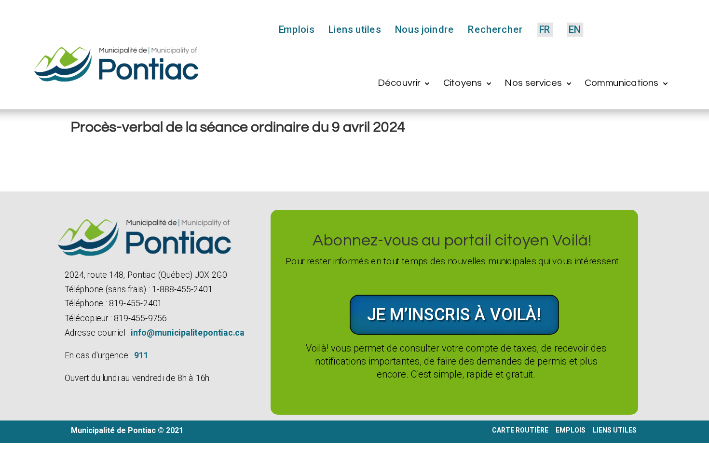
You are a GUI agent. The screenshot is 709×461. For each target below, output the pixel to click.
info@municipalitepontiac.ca (187, 332)
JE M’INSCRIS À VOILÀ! (454, 314)
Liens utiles (354, 31)
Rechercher (495, 31)
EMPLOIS (571, 430)
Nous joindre (424, 31)
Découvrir (399, 83)
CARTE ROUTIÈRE (520, 430)
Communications (621, 83)
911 (141, 356)
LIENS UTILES (615, 430)
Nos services (533, 83)
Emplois (296, 31)
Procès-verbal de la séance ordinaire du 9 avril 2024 (238, 127)
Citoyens (462, 83)
